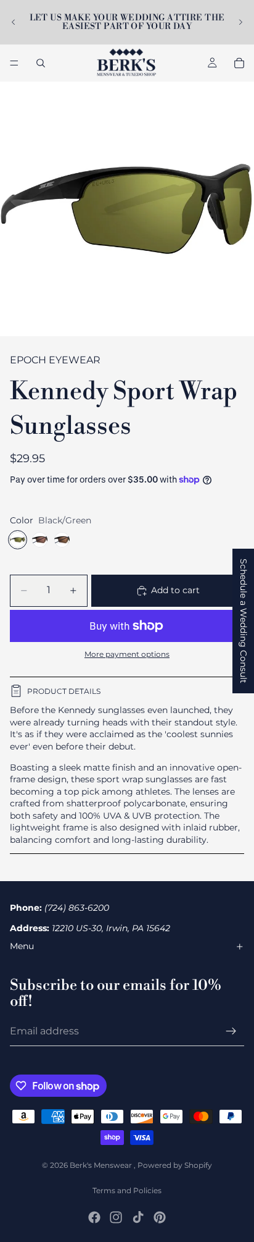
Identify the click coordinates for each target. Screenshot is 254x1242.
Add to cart (175, 590)
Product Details (63, 691)
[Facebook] (94, 1217)
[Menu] (14, 63)
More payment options (127, 654)
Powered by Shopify (174, 1165)
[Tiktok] (138, 1217)
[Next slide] (240, 22)
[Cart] (239, 63)
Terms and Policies (127, 1190)
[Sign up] (231, 1031)
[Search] (40, 63)
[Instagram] (116, 1217)
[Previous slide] (13, 22)
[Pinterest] (159, 1217)
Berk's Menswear (102, 1165)
